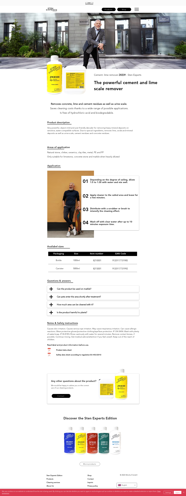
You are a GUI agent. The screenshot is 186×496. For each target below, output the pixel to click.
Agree (177, 492)
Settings (168, 492)
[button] (136, 9)
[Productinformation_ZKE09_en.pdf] (49, 350)
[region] (89, 3)
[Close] (184, 492)
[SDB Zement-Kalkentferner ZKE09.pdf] (49, 355)
